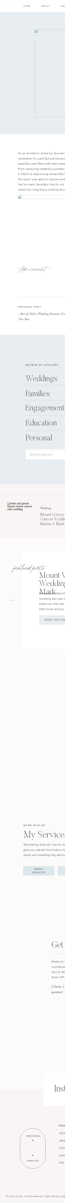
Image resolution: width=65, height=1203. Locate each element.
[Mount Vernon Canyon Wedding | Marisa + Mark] (20, 515)
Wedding (45, 508)
